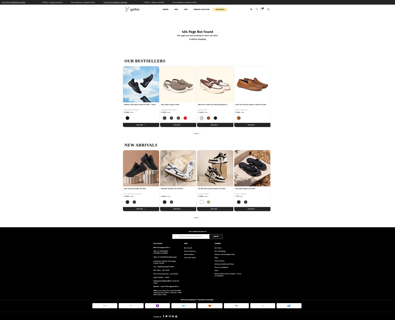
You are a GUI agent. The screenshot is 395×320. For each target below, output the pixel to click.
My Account (188, 248)
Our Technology (220, 251)
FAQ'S (216, 270)
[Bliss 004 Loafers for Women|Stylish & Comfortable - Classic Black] (215, 118)
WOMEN (165, 9)
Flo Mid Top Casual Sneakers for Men (211, 189)
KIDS (186, 9)
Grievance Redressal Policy (224, 264)
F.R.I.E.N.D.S (220, 9)
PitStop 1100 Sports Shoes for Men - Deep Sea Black (139, 105)
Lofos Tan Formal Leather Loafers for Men (250, 105)
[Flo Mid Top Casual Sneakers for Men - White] (202, 202)
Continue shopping (197, 39)
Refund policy (189, 254)
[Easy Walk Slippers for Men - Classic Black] (239, 202)
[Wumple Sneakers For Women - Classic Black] (165, 202)
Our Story (218, 248)
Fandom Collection (202, 9)
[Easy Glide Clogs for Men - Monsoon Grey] (171, 118)
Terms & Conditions (221, 267)
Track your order (190, 258)
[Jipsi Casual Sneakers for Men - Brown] (134, 202)
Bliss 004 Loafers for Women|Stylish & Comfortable (212, 105)
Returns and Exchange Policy (225, 254)
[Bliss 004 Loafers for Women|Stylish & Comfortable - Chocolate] (208, 118)
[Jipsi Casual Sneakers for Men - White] (141, 202)
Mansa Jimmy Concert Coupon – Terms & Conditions (228, 275)
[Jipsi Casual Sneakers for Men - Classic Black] (127, 202)
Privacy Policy (219, 261)
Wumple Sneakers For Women (172, 189)
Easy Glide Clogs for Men (170, 105)
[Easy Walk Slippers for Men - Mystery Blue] (246, 202)
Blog (216, 258)
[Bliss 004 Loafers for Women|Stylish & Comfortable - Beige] (202, 118)
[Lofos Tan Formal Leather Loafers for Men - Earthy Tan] (239, 118)
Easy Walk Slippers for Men (245, 189)
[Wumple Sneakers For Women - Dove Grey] (171, 202)
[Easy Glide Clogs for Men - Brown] (165, 118)
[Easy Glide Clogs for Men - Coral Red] (185, 118)
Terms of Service (190, 251)
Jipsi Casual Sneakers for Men (135, 189)
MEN (176, 9)
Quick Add (140, 125)
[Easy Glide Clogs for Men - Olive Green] (178, 118)
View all (196, 133)
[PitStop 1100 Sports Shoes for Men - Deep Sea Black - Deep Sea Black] (127, 118)
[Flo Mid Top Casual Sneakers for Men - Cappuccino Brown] (208, 202)
